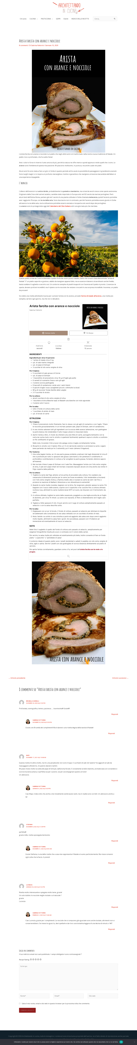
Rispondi (114, 714)
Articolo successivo (120, 678)
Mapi (27, 755)
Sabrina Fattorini (39, 720)
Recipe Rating (24, 960)
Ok (121, 1042)
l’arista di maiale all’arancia (91, 296)
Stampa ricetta (50, 333)
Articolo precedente (17, 678)
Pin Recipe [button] (89, 333)
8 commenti (23, 45)
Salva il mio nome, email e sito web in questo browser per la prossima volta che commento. (56, 1003)
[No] (134, 1042)
